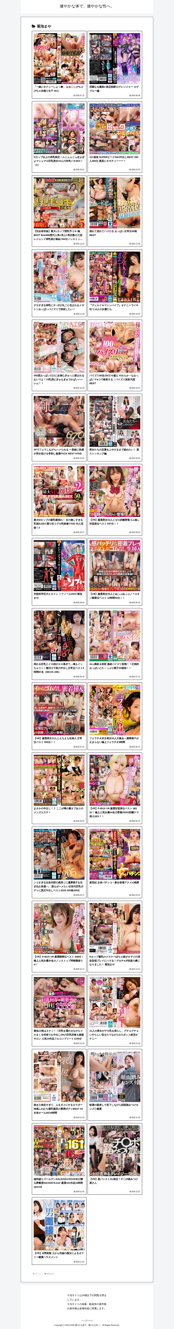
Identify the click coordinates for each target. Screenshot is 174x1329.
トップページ (87, 1320)
